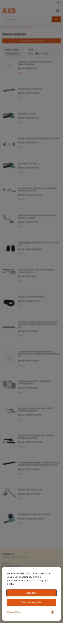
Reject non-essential (31, 602)
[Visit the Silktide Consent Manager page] (52, 612)
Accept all (31, 592)
